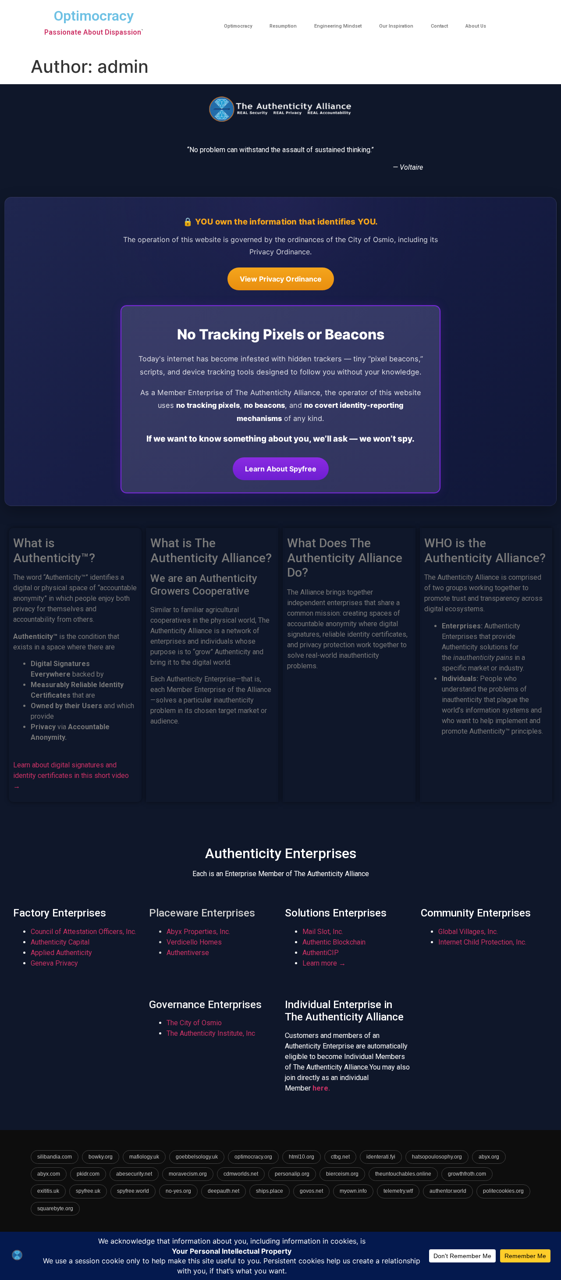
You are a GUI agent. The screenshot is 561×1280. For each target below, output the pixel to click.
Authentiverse (188, 952)
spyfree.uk (88, 1191)
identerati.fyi (380, 1157)
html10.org (301, 1157)
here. (321, 1088)
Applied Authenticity (61, 952)
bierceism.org (342, 1174)
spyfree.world (133, 1191)
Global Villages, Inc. (468, 931)
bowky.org (101, 1157)
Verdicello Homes (194, 942)
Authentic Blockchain (334, 942)
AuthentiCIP (320, 952)
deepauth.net (223, 1191)
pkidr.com (88, 1174)
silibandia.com (54, 1157)
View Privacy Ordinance (281, 279)
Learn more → (324, 963)
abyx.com (48, 1174)
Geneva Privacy (54, 963)
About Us (475, 26)
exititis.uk (48, 1191)
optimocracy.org (253, 1157)
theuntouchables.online (403, 1174)
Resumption (283, 26)
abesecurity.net (134, 1174)
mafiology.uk (144, 1157)
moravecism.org (188, 1174)
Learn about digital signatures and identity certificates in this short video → (71, 775)
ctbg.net (340, 1157)
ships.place (269, 1191)
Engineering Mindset (338, 26)
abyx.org (489, 1157)
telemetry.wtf (398, 1191)
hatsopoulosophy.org (437, 1157)
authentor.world (448, 1191)
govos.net (311, 1191)
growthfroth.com (467, 1174)
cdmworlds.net (241, 1174)
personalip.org (292, 1174)
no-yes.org (178, 1191)
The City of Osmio (194, 1023)
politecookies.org (503, 1191)
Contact (439, 26)
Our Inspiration (396, 26)
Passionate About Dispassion (92, 32)
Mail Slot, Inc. (322, 931)
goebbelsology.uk (197, 1157)
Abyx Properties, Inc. (198, 931)
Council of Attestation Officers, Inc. (83, 931)
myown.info (353, 1191)
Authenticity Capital (60, 942)
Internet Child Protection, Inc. (482, 942)
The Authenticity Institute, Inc (211, 1033)
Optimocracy (238, 26)
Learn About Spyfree (280, 468)
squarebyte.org (55, 1208)
